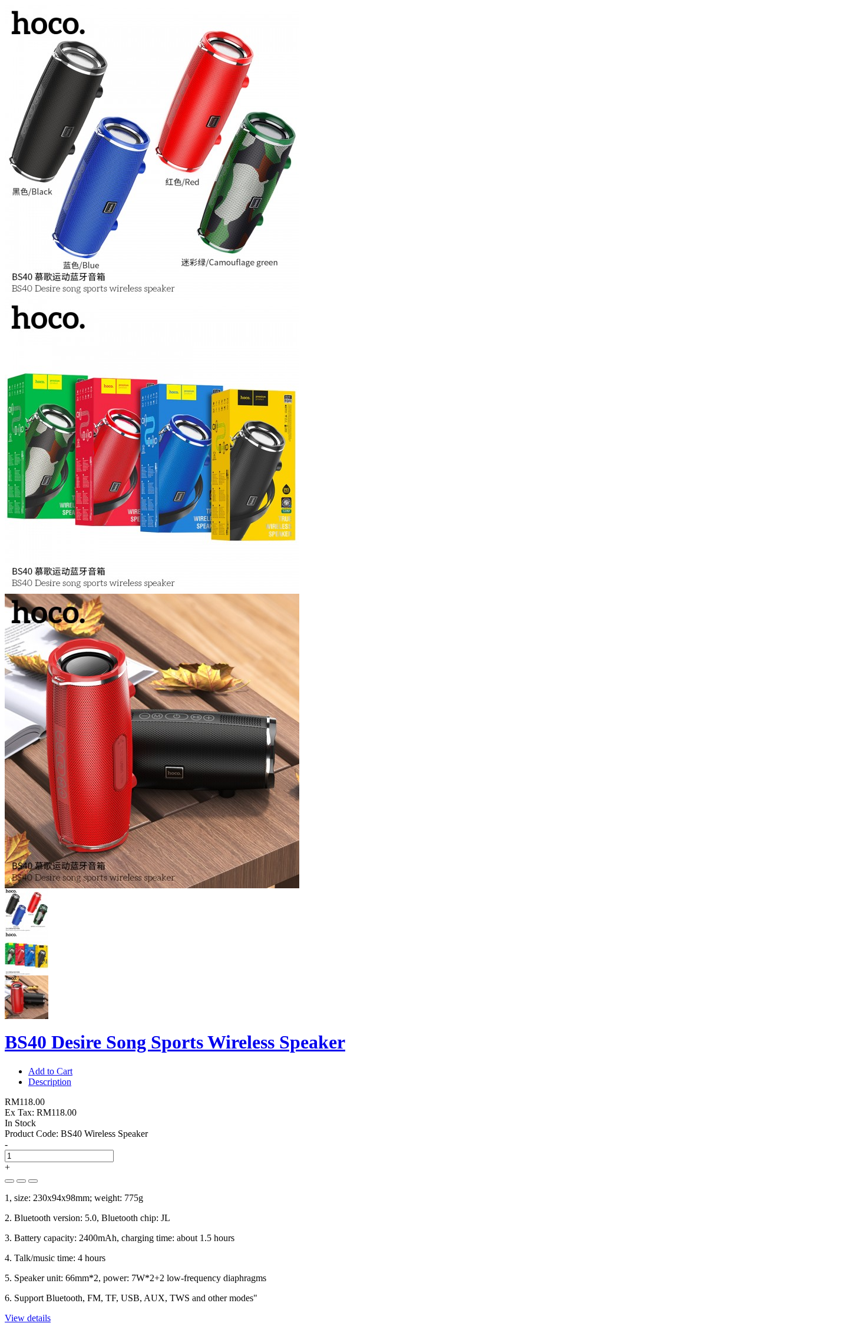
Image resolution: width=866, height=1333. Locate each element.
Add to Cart (50, 1071)
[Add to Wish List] (21, 1181)
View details (28, 1318)
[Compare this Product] (33, 1181)
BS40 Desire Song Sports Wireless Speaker (175, 1042)
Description (49, 1082)
